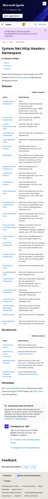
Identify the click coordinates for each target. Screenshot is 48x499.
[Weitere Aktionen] (44, 42)
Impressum (6, 496)
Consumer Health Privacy (11, 492)
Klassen (6, 63)
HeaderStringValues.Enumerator (8, 353)
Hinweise (7, 69)
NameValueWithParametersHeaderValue (10, 227)
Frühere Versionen (29, 486)
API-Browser (20, 42)
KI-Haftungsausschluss (10, 486)
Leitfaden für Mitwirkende (16, 419)
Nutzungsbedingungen (34, 492)
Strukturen (8, 66)
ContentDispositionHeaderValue (10, 126)
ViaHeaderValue (9, 315)
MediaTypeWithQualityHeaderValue (9, 204)
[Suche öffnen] (35, 24)
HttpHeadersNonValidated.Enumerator (9, 374)
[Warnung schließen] (44, 3)
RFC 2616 (39, 391)
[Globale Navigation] (2, 24)
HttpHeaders (7, 155)
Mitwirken (5, 489)
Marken (17, 496)
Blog (40, 486)
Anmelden (42, 24)
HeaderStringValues (25, 354)
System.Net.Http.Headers (16, 388)
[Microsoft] (24, 24)
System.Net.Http (20, 77)
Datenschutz (16, 489)
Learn (4, 42)
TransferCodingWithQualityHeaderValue (8, 308)
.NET (11, 42)
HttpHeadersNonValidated (28, 374)
